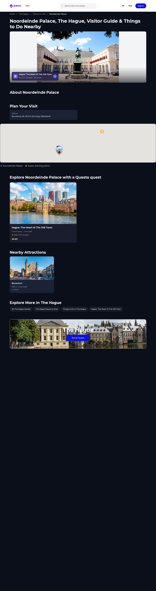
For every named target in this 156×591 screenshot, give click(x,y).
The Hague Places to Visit (47, 309)
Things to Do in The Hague (74, 309)
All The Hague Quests (21, 309)
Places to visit (39, 14)
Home (12, 14)
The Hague (24, 14)
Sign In (141, 6)
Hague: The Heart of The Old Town (106, 309)
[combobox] (79, 6)
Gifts (27, 6)
